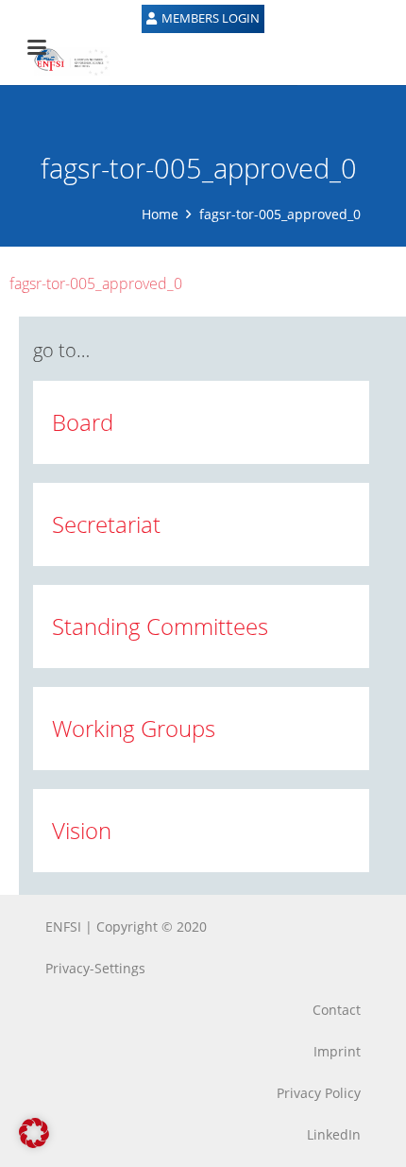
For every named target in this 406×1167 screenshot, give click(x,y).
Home (160, 214)
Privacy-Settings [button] (95, 968)
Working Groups (133, 728)
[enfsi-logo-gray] (62, 61)
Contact (337, 1010)
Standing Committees (160, 626)
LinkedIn (334, 1134)
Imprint (337, 1051)
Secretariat (106, 524)
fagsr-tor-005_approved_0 (95, 283)
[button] (34, 1133)
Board (82, 422)
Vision (81, 830)
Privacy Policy (319, 1093)
